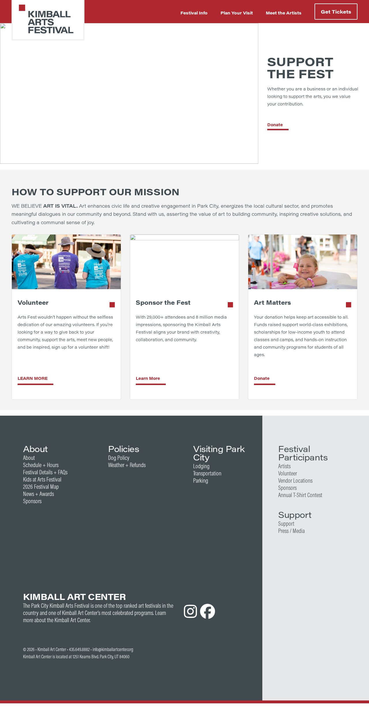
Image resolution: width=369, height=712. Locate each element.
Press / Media (291, 530)
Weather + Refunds (127, 465)
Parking (200, 480)
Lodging (201, 466)
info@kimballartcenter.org (113, 649)
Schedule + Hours (41, 465)
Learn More (148, 378)
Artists (284, 466)
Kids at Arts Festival (42, 479)
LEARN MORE (33, 378)
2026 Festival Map (41, 486)
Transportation (207, 473)
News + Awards (38, 493)
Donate (275, 124)
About (29, 457)
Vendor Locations (295, 480)
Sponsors (32, 501)
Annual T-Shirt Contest (300, 495)
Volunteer (287, 473)
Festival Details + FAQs (45, 472)
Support (286, 523)
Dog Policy (118, 457)
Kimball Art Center (51, 649)
